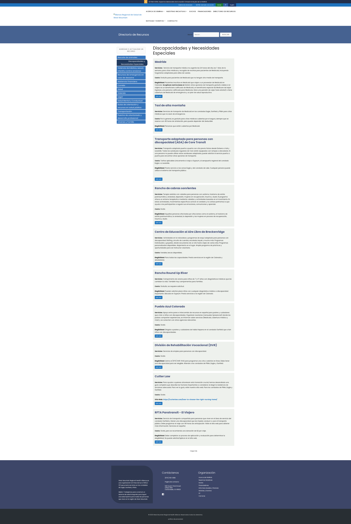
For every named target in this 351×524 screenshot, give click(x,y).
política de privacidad (175, 519)
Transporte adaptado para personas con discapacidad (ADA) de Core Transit (184, 140)
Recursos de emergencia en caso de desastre (131, 76)
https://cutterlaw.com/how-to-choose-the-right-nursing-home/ (190, 399)
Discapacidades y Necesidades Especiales (133, 62)
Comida (121, 85)
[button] (226, 35)
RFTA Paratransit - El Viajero (174, 412)
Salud (120, 89)
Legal (120, 97)
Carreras (202, 496)
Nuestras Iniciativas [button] (176, 11)
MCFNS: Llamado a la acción (205, 5)
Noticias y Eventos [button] (155, 21)
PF (225, 5)
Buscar (190, 35)
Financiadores (204, 11)
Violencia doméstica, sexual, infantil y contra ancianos (131, 69)
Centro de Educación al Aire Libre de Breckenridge (190, 232)
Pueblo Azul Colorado (170, 306)
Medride (160, 62)
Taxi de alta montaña (170, 105)
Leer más (159, 96)
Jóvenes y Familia (126, 122)
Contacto (172, 21)
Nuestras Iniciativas (205, 480)
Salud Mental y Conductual (130, 100)
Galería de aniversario (185, 5)
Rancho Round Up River (171, 273)
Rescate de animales (127, 57)
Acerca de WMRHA (205, 477)
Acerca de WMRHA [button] (154, 11)
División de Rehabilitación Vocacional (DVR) (186, 345)
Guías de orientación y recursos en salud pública (129, 106)
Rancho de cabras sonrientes (175, 188)
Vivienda (122, 93)
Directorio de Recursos (224, 11)
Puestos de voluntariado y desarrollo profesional (130, 116)
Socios (192, 11)
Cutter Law (162, 376)
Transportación (125, 111)
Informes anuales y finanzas (209, 488)
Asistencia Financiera (127, 81)
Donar (219, 5)
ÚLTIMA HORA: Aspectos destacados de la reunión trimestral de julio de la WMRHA (178, 2)
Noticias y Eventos (205, 491)
